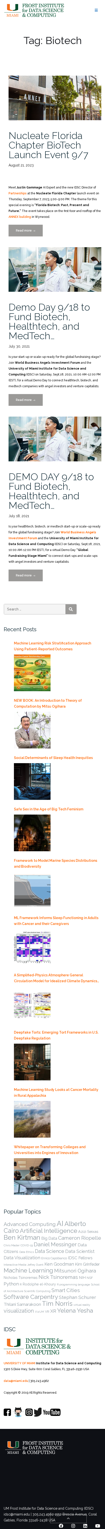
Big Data (49, 1238)
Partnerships (18, 193)
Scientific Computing (37, 1291)
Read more (29, 232)
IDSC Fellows (80, 1257)
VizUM (39, 1311)
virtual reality (82, 1305)
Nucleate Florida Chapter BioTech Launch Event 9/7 (48, 145)
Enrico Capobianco (54, 1258)
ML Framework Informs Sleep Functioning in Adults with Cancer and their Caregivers (56, 921)
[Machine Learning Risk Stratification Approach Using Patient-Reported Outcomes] (32, 672)
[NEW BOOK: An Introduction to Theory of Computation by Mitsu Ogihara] (32, 730)
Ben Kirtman (22, 1237)
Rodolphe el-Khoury (39, 1284)
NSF (90, 1278)
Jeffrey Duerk (35, 1264)
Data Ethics (26, 1252)
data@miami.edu (16, 1381)
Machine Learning (28, 1270)
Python (11, 1283)
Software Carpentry (31, 1296)
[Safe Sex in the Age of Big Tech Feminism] (32, 833)
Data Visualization (22, 1257)
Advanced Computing (30, 1224)
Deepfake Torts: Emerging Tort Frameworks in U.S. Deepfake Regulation (56, 1035)
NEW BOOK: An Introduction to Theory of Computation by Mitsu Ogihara (48, 703)
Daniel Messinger (55, 1244)
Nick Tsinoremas (58, 1277)
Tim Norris (57, 1303)
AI (60, 1223)
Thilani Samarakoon (22, 1304)
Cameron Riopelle (79, 1238)
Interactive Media (15, 1264)
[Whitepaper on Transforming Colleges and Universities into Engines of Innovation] (32, 1176)
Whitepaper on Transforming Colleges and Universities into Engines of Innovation (49, 1150)
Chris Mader (12, 1245)
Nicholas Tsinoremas (21, 1278)
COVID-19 (27, 1245)
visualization (19, 1311)
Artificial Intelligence (48, 1230)
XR (53, 1311)
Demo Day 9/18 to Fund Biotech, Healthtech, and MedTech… (49, 321)
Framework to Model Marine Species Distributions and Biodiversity (55, 863)
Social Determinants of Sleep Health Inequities (53, 758)
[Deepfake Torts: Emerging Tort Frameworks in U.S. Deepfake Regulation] (32, 1062)
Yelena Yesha (75, 1310)
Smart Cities (66, 1290)
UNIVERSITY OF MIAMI (19, 1363)
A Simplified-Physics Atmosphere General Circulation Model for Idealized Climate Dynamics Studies (55, 978)
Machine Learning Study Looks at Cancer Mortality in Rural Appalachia (56, 1092)
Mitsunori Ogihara (75, 1271)
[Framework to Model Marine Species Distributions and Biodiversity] (32, 890)
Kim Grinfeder (87, 1264)
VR (47, 1311)
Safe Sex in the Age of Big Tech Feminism (48, 809)
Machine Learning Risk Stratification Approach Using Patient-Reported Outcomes (52, 646)
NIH (82, 1277)
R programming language (73, 1284)
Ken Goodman (59, 1264)
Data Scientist (79, 1251)
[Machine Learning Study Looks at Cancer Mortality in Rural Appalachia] (32, 1119)
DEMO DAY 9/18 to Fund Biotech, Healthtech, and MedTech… (51, 491)
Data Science (49, 1251)
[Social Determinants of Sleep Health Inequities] (32, 781)
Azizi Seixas (88, 1231)
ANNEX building (20, 217)
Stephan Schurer (77, 1297)
